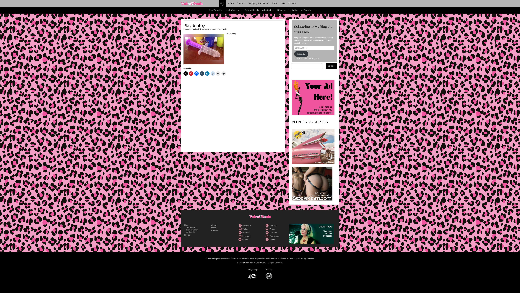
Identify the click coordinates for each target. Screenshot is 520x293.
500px (240, 239)
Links (283, 3)
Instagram (240, 236)
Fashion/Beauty (252, 10)
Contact (292, 3)
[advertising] (313, 97)
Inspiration (293, 10)
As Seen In (306, 10)
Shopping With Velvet (258, 3)
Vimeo (267, 229)
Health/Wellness (233, 10)
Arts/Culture (268, 10)
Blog (222, 3)
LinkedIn (267, 232)
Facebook (240, 225)
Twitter (240, 229)
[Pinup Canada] (313, 146)
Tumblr (267, 239)
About (274, 3)
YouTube (267, 225)
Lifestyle (281, 10)
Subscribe (301, 54)
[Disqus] (233, 116)
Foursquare (267, 236)
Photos (231, 3)
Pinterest (240, 232)
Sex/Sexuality (215, 10)
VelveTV (241, 3)
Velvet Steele (199, 29)
